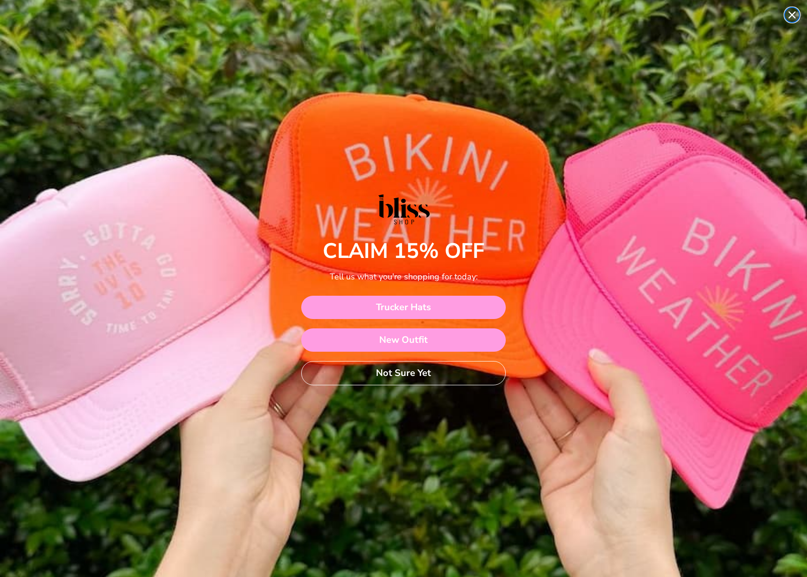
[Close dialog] (792, 14)
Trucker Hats (403, 307)
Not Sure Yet (403, 373)
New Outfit (403, 340)
